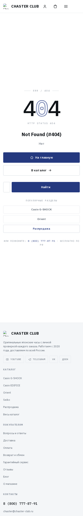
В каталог (39, 170)
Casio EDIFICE (11, 385)
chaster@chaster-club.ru (18, 511)
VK (53, 359)
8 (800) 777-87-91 (41, 240)
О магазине (10, 484)
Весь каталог (11, 414)
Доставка (9, 440)
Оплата (7, 448)
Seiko (6, 400)
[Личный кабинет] (44, 6)
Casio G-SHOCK (41, 209)
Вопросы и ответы (14, 433)
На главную (44, 157)
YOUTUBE (15, 359)
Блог (6, 476)
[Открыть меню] (65, 6)
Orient (41, 219)
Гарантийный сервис (15, 462)
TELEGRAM (39, 359)
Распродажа (41, 228)
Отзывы (8, 469)
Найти (46, 187)
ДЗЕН (65, 359)
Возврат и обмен (13, 455)
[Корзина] (55, 6)
